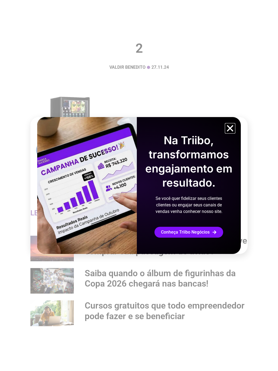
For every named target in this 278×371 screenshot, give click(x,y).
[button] (230, 128)
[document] (139, 185)
